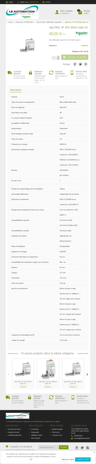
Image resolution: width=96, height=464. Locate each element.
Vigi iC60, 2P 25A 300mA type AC (48, 382)
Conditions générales (14, 435)
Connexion (64, 13)
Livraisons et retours (14, 429)
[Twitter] (82, 448)
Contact (47, 2)
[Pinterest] (86, 64)
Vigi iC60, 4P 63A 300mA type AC (73, 382)
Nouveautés (35, 432)
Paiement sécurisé (13, 432)
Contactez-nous (57, 435)
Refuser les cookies (68, 459)
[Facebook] (77, 448)
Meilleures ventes (36, 435)
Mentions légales (57, 429)
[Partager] (75, 64)
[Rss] (88, 448)
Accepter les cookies (83, 459)
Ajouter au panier (77, 57)
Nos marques (35, 438)
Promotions (35, 429)
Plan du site (55, 432)
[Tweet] (80, 64)
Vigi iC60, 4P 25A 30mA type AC (23, 382)
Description (15, 90)
